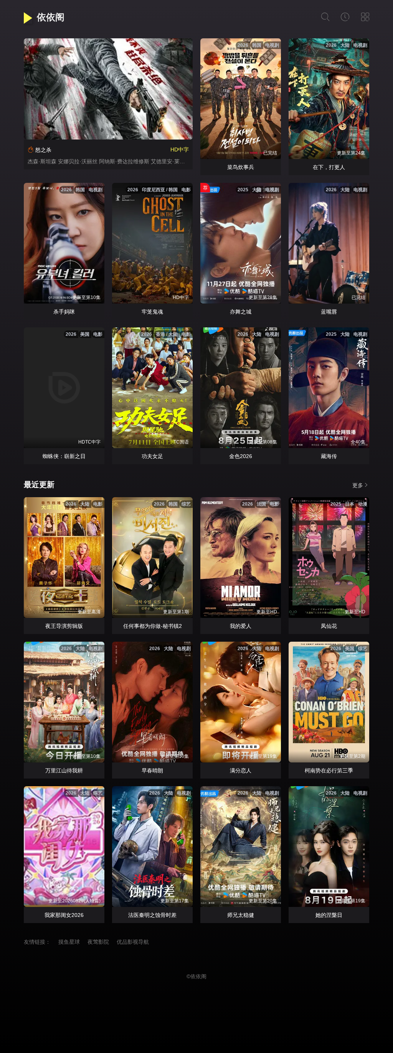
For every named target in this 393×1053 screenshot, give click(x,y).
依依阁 (50, 17)
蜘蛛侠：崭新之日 (64, 456)
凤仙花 (329, 626)
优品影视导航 (133, 942)
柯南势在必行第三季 (329, 770)
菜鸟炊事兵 (240, 167)
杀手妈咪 (64, 312)
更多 (357, 485)
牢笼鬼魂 (152, 312)
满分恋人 (240, 770)
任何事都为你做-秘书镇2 (152, 626)
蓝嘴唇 (329, 312)
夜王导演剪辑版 (64, 626)
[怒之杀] (108, 89)
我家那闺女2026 (64, 915)
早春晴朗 (152, 770)
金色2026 (240, 456)
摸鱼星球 (69, 942)
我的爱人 (240, 626)
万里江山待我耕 (64, 770)
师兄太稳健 (240, 915)
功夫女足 (152, 456)
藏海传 (329, 456)
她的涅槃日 (328, 915)
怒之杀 (43, 150)
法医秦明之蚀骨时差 (152, 915)
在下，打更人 (329, 167)
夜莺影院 (98, 942)
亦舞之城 (240, 312)
